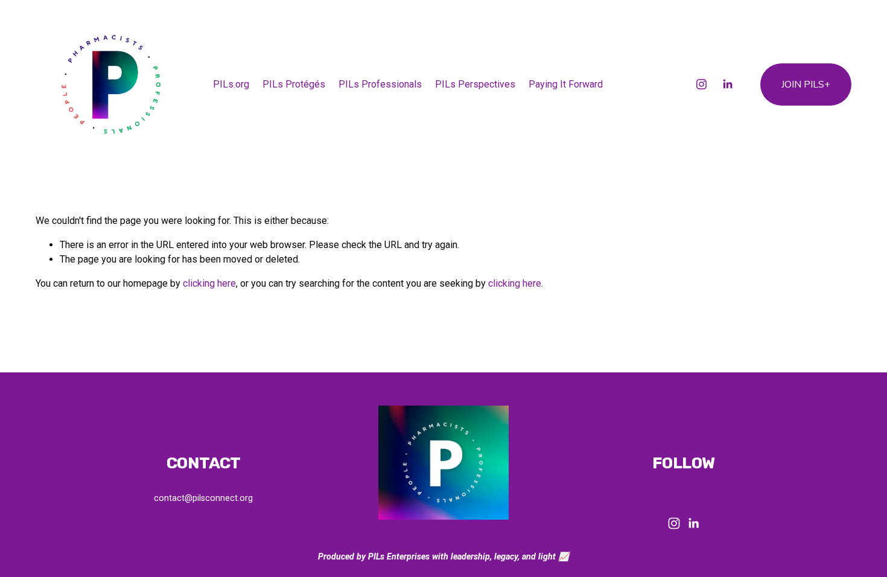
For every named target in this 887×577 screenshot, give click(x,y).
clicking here (209, 283)
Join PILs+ (805, 84)
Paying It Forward (566, 84)
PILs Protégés (293, 84)
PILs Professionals (380, 84)
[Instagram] (701, 84)
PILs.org (231, 84)
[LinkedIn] (727, 84)
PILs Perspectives (475, 84)
